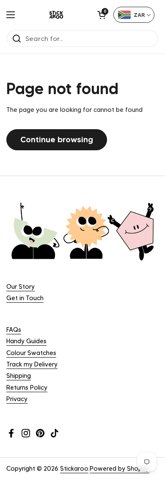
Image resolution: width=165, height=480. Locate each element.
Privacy (17, 399)
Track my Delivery (32, 364)
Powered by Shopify (119, 468)
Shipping (18, 376)
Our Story (20, 286)
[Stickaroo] (56, 14)
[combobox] (133, 15)
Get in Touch (25, 298)
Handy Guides (26, 341)
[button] (101, 14)
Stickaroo (74, 468)
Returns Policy (26, 387)
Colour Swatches (31, 353)
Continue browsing (56, 139)
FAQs (13, 330)
